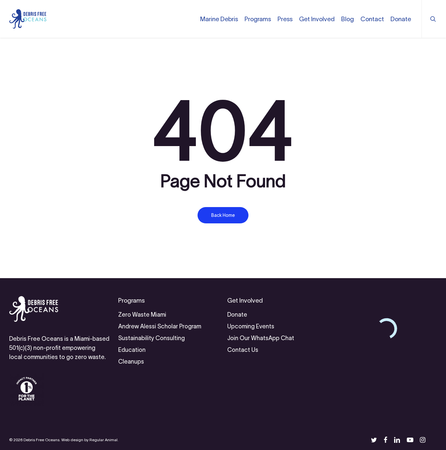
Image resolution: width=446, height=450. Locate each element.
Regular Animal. (104, 440)
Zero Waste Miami (142, 314)
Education (132, 350)
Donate (237, 314)
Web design (72, 440)
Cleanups (131, 361)
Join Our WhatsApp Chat (260, 338)
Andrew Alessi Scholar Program (159, 326)
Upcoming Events (250, 326)
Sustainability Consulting (151, 338)
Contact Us (242, 350)
